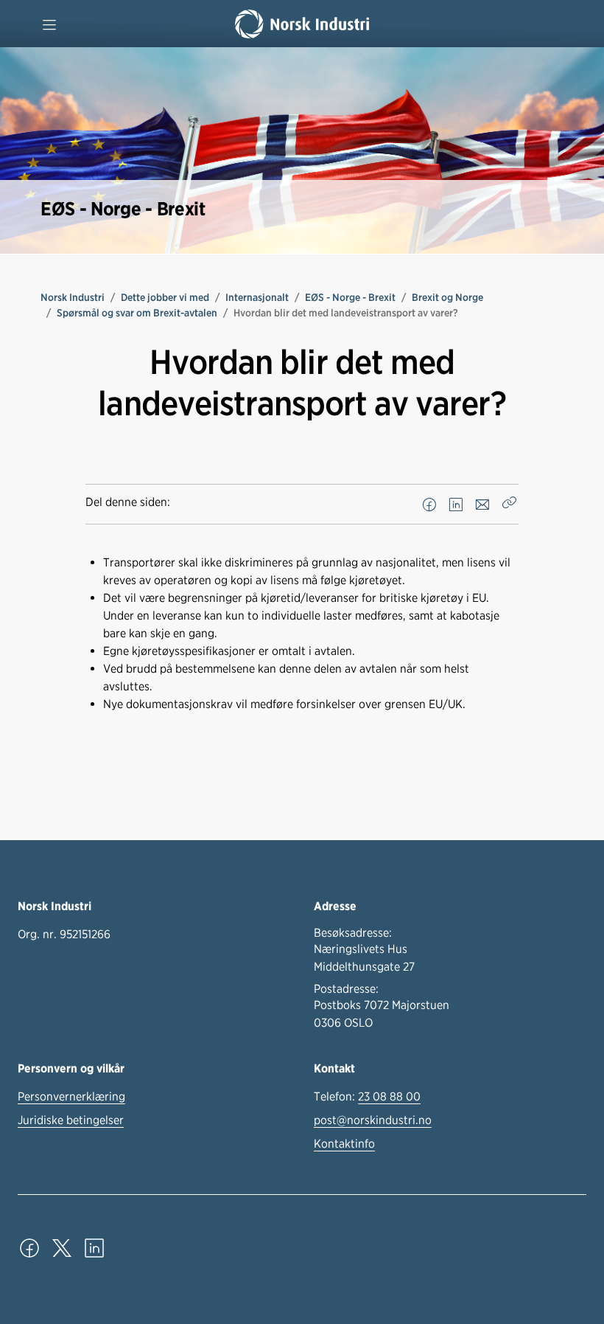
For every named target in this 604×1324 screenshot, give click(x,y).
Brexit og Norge (447, 297)
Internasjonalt (257, 297)
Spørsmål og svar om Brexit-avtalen (137, 313)
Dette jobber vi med (165, 297)
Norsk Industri (73, 297)
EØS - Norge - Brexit (350, 297)
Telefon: (367, 1096)
